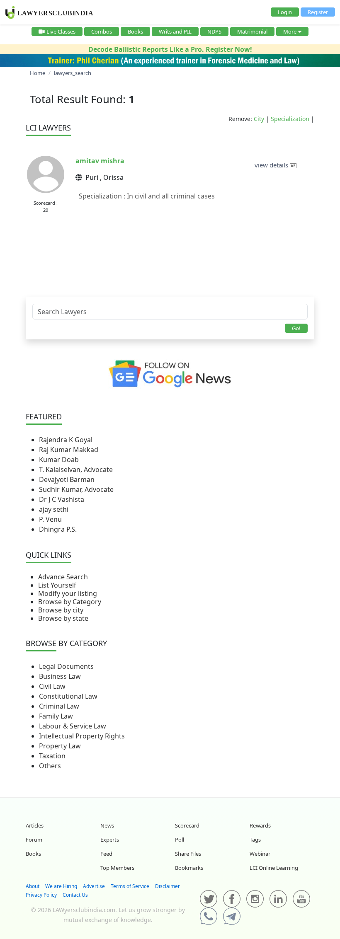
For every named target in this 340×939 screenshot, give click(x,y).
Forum (34, 839)
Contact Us (75, 894)
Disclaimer (167, 886)
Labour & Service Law (72, 726)
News (107, 825)
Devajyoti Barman (67, 479)
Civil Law (52, 686)
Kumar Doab (59, 459)
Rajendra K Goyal (65, 439)
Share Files (188, 853)
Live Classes (60, 31)
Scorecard (187, 825)
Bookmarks (189, 867)
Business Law (60, 676)
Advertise (94, 886)
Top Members (117, 867)
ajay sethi (53, 509)
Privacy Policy (41, 894)
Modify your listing (67, 593)
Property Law (60, 745)
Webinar (260, 853)
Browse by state (63, 618)
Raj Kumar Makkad (68, 449)
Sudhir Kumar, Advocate (76, 489)
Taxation (52, 755)
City (259, 119)
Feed (106, 853)
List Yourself (57, 585)
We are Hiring (61, 886)
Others (50, 765)
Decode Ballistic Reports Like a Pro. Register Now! (170, 49)
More (289, 31)
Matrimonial (252, 31)
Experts (109, 839)
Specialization (290, 119)
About (32, 886)
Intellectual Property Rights (82, 736)
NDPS (214, 31)
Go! (296, 328)
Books (135, 31)
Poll (179, 839)
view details (272, 165)
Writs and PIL (175, 31)
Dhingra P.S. (58, 529)
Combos (101, 31)
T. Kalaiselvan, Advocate (76, 469)
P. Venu (50, 519)
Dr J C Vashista (61, 499)
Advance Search (63, 576)
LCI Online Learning (274, 867)
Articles (35, 825)
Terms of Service (130, 886)
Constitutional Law (68, 696)
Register (318, 12)
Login (285, 12)
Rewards (260, 825)
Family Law (56, 716)
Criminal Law (59, 706)
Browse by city (60, 610)
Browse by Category (69, 601)
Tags (255, 839)
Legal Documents (66, 666)
